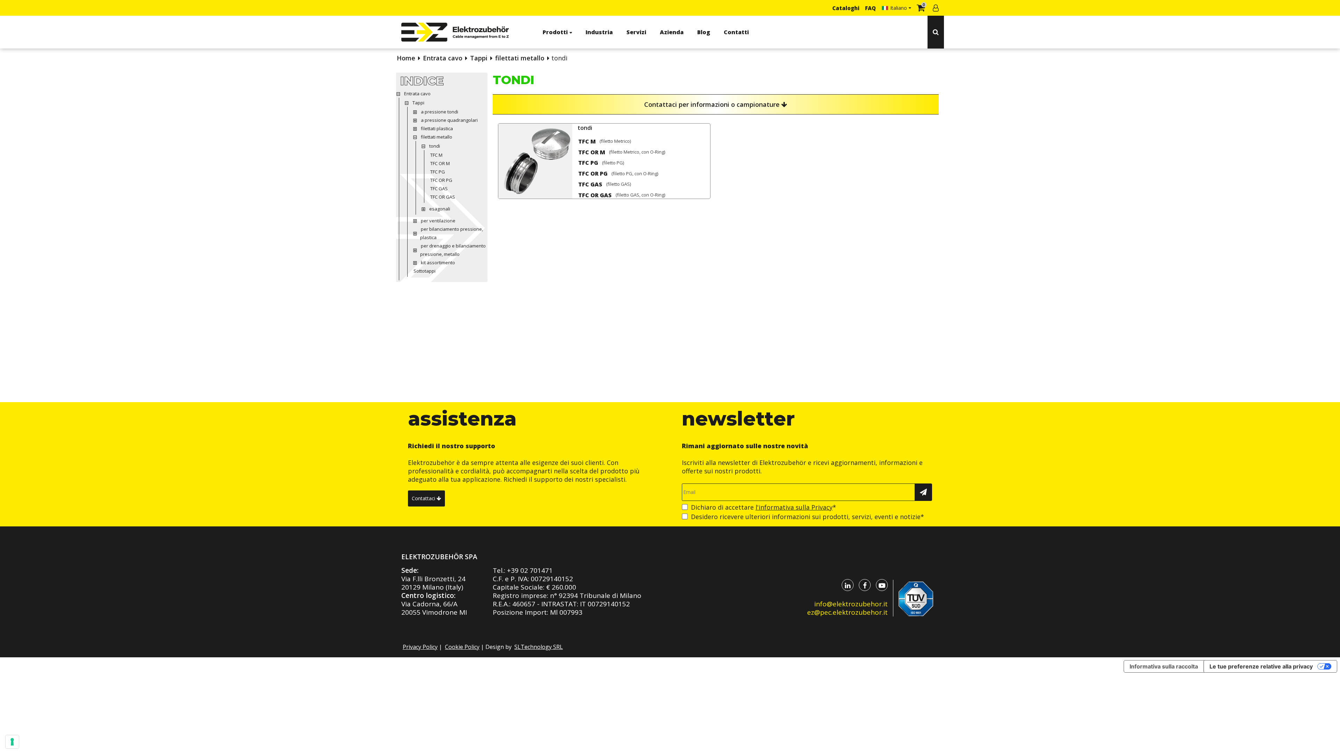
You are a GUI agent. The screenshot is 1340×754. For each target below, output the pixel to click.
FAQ (870, 8)
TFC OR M (591, 152)
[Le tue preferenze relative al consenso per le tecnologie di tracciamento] (12, 741)
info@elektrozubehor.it (851, 603)
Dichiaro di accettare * (763, 507)
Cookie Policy (462, 647)
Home (406, 58)
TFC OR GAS (595, 195)
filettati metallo (519, 58)
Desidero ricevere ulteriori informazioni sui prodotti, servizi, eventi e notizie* (807, 516)
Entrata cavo (442, 58)
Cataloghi (845, 8)
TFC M (587, 141)
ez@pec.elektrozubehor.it (847, 612)
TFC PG (588, 162)
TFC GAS (590, 184)
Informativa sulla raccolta (1164, 666)
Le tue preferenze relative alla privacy (1261, 666)
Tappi (478, 58)
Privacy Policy (420, 647)
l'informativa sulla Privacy (794, 507)
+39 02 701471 (530, 570)
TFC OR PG (593, 173)
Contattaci (424, 498)
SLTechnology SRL (538, 647)
